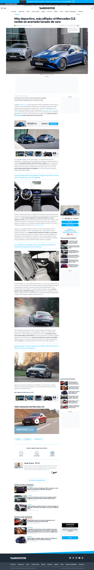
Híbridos (56, 11)
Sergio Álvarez (18, 25)
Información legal (68, 568)
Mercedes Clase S (38, 225)
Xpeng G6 (59, 5)
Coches (28, 11)
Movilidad (80, 11)
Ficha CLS (70, 222)
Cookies (73, 568)
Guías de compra (35, 11)
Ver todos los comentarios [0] (37, 480)
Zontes (43, 5)
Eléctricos (49, 11)
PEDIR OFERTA (53, 123)
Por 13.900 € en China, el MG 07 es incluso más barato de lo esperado (30, 98)
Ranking (43, 11)
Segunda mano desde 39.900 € (70, 232)
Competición (21, 11)
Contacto (62, 568)
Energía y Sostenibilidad (70, 11)
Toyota (47, 5)
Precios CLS (70, 229)
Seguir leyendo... (46, 469)
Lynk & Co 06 (53, 5)
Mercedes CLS (22, 104)
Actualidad (13, 11)
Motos (61, 11)
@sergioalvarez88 (25, 25)
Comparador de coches (70, 230)
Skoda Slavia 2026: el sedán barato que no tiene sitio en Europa (28, 100)
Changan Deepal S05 (28, 5)
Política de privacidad (80, 568)
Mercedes (27, 439)
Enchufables (30, 486)
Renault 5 (35, 5)
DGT (39, 5)
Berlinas (18, 439)
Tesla (64, 5)
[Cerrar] (78, 28)
